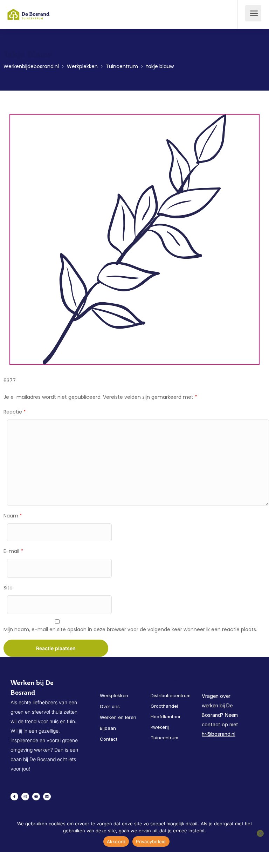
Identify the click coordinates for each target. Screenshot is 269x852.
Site (8, 587)
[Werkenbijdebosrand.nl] (28, 9)
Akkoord (116, 841)
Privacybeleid (151, 841)
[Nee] (260, 833)
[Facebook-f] (14, 796)
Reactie (15, 411)
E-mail (13, 551)
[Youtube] (36, 796)
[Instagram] (25, 796)
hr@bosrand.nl (218, 734)
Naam (13, 515)
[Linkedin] (47, 796)
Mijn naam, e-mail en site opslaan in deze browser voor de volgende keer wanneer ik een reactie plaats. (130, 629)
